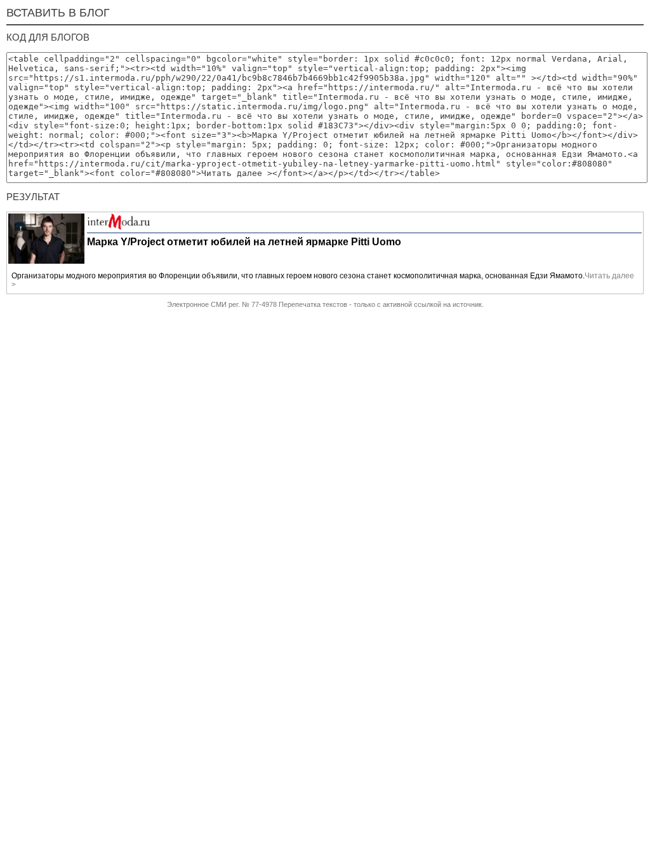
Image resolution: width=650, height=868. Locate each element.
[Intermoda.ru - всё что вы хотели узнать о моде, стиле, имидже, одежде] (118, 227)
